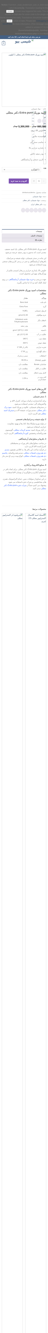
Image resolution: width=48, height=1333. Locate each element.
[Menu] (44, 43)
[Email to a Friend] (31, 210)
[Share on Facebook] (40, 210)
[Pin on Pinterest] (27, 210)
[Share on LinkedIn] (23, 210)
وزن (44, 168)
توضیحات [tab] (39, 231)
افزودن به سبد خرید (19, 181)
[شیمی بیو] (24, 43)
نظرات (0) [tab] (38, 240)
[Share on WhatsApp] (44, 210)
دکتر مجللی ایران (36, 204)
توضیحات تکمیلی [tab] (36, 236)
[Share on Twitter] (36, 210)
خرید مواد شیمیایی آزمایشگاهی (21, 279)
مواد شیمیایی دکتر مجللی (31, 200)
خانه (44, 109)
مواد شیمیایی (36, 109)
